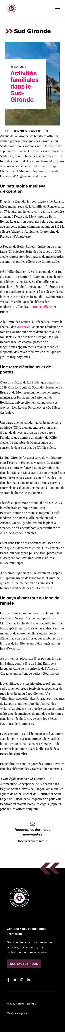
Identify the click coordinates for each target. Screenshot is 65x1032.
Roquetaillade (42, 306)
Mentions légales (17, 1013)
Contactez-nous (24, 963)
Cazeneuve (22, 327)
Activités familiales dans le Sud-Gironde (24, 86)
